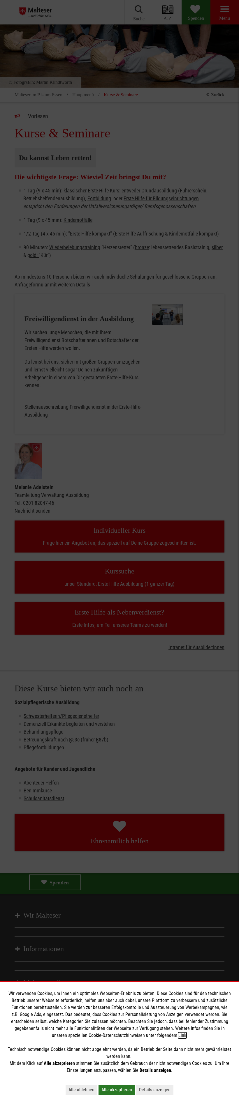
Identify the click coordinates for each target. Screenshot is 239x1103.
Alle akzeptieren (116, 1090)
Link (182, 1035)
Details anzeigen (155, 1090)
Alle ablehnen (81, 1090)
